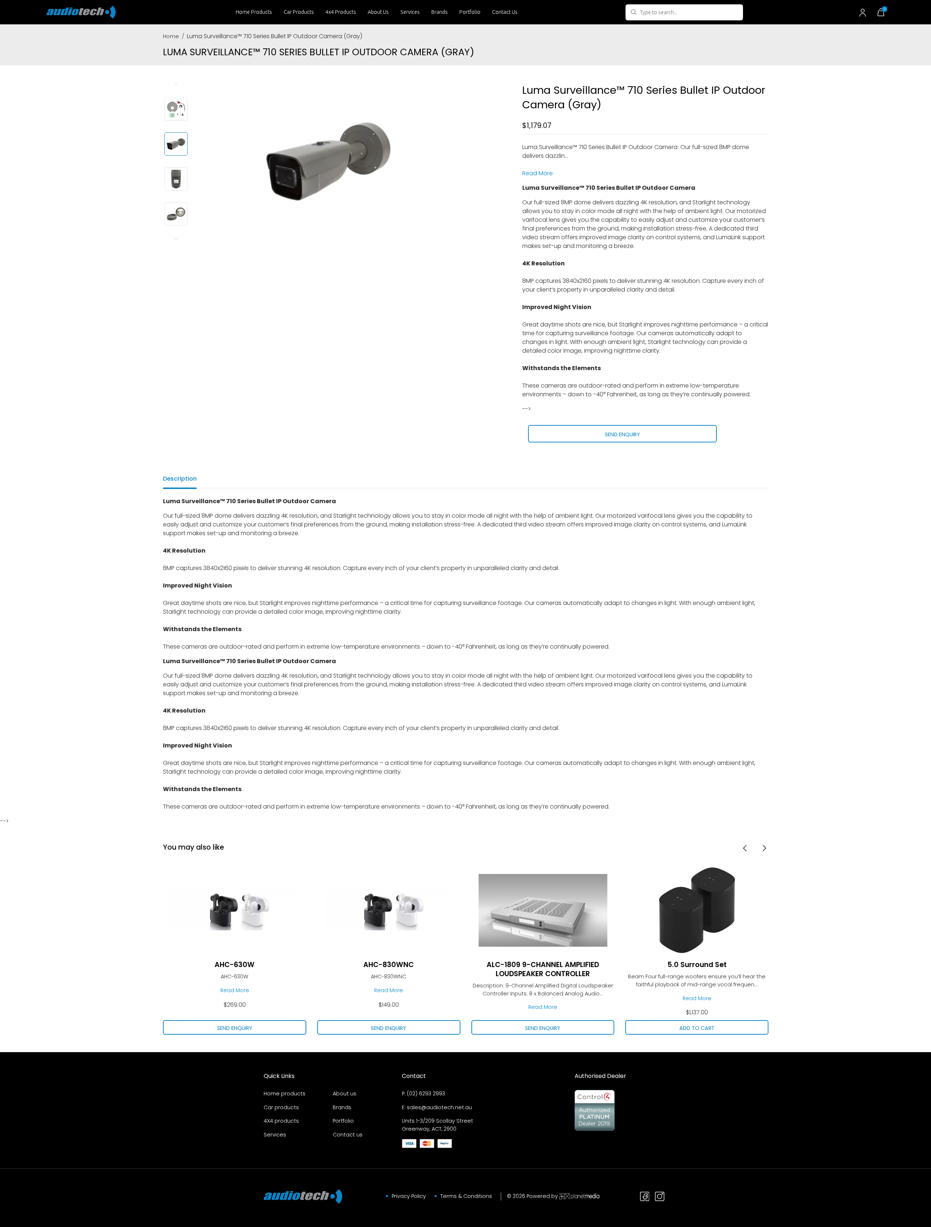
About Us (378, 12)
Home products (284, 1093)
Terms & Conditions (466, 1196)
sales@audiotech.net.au (439, 1107)
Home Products (254, 12)
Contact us (348, 1134)
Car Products (299, 12)
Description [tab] (180, 478)
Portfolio (469, 12)
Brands (439, 12)
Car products (281, 1107)
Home (171, 36)
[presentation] (745, 848)
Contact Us (505, 12)
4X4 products (281, 1120)
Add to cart (697, 1028)
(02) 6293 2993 (426, 1093)
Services (410, 12)
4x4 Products (340, 12)
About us (344, 1093)
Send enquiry (622, 434)
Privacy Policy (409, 1196)
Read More (537, 173)
